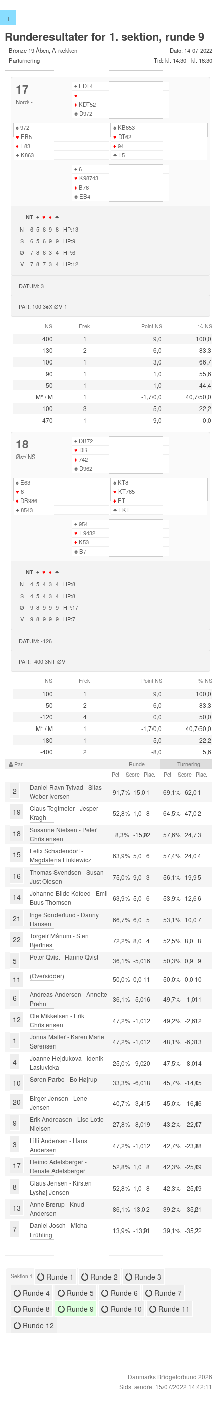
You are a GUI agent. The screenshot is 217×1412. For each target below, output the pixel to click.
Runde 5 (79, 1293)
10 (17, 1083)
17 (17, 1165)
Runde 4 (35, 1293)
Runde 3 (146, 1276)
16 (17, 876)
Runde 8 (35, 1309)
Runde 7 (167, 1293)
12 (17, 1019)
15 (17, 854)
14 (17, 897)
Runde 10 (125, 1309)
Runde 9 (79, 1309)
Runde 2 (103, 1276)
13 (17, 1208)
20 (17, 1102)
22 (17, 939)
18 (17, 833)
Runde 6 (123, 1293)
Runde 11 (173, 1309)
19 (17, 812)
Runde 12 (37, 1325)
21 (17, 918)
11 (17, 979)
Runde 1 (59, 1276)
